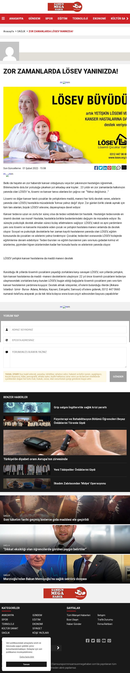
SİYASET (37, 628)
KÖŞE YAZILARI (40, 632)
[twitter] (101, 168)
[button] (127, 19)
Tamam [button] (26, 664)
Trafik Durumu (105, 619)
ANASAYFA (16, 18)
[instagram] (98, 640)
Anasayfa (8, 31)
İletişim (101, 615)
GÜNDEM (34, 18)
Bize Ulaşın (72, 619)
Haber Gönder (74, 624)
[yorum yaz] (118, 168)
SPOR (49, 18)
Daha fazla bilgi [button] (27, 657)
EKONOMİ (99, 18)
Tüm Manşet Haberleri (78, 615)
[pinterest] (109, 168)
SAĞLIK (21, 31)
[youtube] (104, 640)
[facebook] (96, 168)
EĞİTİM (62, 18)
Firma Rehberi (105, 624)
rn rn (64, 82)
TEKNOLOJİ (80, 18)
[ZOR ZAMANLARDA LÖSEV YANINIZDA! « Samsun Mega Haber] (65, 6)
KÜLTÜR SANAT (10, 628)
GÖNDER (118, 376)
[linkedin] (105, 168)
